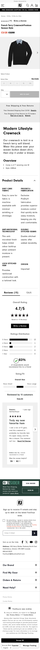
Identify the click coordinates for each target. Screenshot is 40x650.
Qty (2, 90)
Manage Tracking (29, 646)
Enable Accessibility (20, 1)
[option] (20, 55)
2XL (30, 83)
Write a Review (20, 21)
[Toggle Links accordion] (20, 565)
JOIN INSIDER (30, 483)
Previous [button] (2, 52)
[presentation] (11, 292)
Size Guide (35, 79)
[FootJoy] (20, 5)
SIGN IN (30, 490)
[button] (2, 5)
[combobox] (7, 648)
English (5, 648)
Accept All (20, 640)
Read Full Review (24, 441)
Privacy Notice (15, 614)
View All (20, 399)
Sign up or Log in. (17, 116)
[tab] (36, 5)
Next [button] (37, 52)
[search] (27, 5)
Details (33, 110)
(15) (10, 21)
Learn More (14, 493)
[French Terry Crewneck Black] (20, 55)
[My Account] (32, 5)
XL (23, 83)
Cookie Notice (28, 614)
